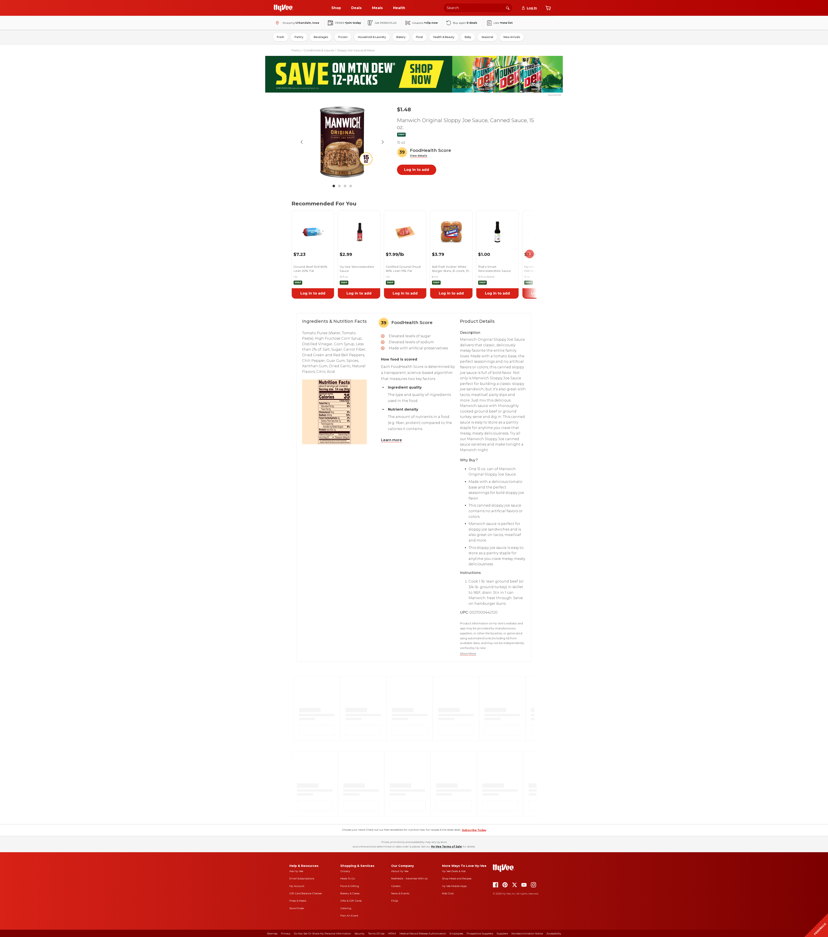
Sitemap (272, 933)
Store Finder (296, 908)
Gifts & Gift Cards (351, 900)
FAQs (394, 900)
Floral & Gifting (349, 886)
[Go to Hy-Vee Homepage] (283, 8)
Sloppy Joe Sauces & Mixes (356, 50)
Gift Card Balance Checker (305, 893)
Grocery (345, 871)
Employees (456, 933)
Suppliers (502, 933)
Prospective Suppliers (480, 933)
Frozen (343, 37)
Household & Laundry (372, 37)
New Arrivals (511, 37)
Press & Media (297, 900)
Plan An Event (349, 915)
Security (359, 933)
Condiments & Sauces (319, 50)
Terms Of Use (376, 933)
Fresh (280, 37)
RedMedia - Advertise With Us (409, 878)
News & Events (400, 893)
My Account (296, 886)
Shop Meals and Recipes (456, 878)
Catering (345, 908)
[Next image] (382, 142)
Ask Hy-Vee (296, 871)
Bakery (401, 37)
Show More (468, 653)
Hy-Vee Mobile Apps (454, 886)
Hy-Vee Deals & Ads (454, 871)
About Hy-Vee (399, 871)
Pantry (299, 37)
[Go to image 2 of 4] (339, 186)
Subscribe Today (474, 830)
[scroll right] (529, 254)
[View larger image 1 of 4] (342, 142)
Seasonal (487, 37)
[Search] (508, 7)
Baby (468, 37)
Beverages (321, 37)
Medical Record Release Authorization (423, 933)
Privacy (285, 933)
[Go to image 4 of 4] (350, 186)
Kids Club (448, 893)
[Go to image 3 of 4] (345, 186)
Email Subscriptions (301, 878)
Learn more (391, 440)
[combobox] (478, 8)
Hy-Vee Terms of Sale (446, 846)
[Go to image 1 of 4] (334, 186)
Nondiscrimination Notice (527, 933)
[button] (418, 155)
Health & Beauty (443, 37)
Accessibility (553, 933)
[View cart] (548, 8)
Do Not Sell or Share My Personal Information (322, 933)
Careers (395, 886)
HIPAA (392, 933)
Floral (419, 37)
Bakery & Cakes (349, 893)
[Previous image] (301, 142)
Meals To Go (347, 878)
